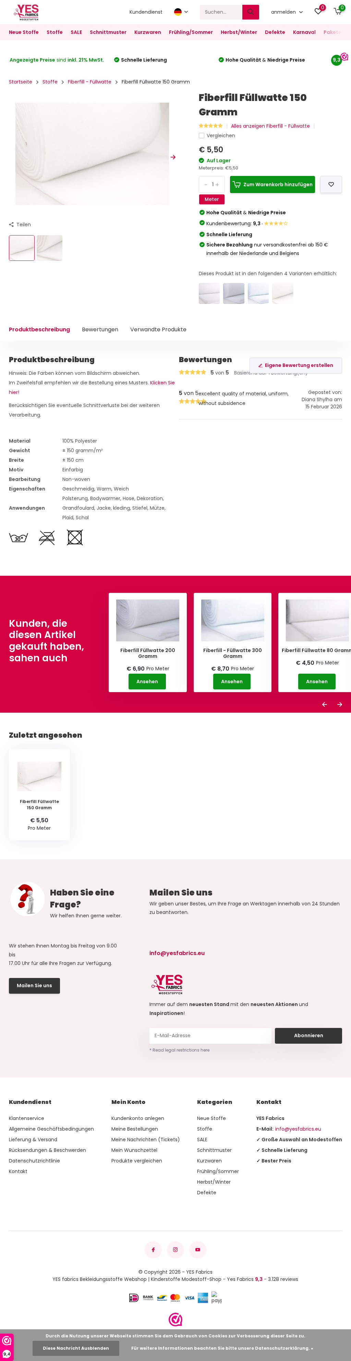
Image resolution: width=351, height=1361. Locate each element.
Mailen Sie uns (34, 985)
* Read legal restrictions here (179, 1050)
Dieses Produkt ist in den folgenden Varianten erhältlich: (268, 273)
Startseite (20, 81)
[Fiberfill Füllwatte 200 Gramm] (233, 293)
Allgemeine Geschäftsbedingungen (51, 1128)
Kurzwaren (147, 32)
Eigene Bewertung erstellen (299, 365)
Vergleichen (221, 135)
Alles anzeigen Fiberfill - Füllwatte (270, 126)
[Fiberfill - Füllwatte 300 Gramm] (258, 293)
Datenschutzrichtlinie (34, 1160)
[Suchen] (250, 12)
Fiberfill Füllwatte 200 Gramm (147, 653)
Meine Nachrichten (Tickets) (145, 1139)
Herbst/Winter (239, 32)
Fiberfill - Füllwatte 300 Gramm (232, 653)
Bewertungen (100, 329)
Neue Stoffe (24, 32)
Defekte (275, 32)
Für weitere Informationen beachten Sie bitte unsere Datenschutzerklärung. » (222, 1348)
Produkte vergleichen (136, 1160)
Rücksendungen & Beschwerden (47, 1150)
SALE (76, 32)
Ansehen (147, 681)
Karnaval (304, 32)
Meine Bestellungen (134, 1128)
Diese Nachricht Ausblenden (76, 1348)
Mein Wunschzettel (134, 1150)
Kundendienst (146, 12)
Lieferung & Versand (33, 1139)
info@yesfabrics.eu (177, 953)
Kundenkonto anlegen (137, 1118)
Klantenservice (26, 1118)
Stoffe (55, 32)
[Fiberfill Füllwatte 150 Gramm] (282, 293)
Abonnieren (308, 1035)
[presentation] (11, 157)
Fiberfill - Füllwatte (89, 81)
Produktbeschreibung (39, 329)
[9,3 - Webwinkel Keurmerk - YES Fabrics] (175, 1319)
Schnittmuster (108, 32)
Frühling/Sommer (191, 32)
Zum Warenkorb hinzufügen (278, 184)
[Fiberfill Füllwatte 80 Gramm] (209, 293)
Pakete (332, 32)
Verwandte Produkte (158, 329)
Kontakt (18, 1171)
